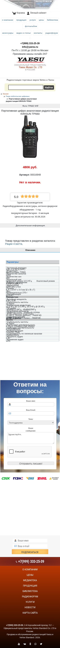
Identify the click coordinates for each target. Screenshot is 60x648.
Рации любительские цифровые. (18, 96)
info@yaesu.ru (30, 47)
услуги (30, 602)
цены (30, 575)
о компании (30, 569)
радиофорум (30, 596)
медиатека (30, 580)
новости (30, 607)
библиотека (30, 591)
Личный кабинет (38, 12)
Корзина (21, 12)
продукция (30, 585)
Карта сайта (30, 612)
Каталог (6, 94)
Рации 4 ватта (13, 243)
